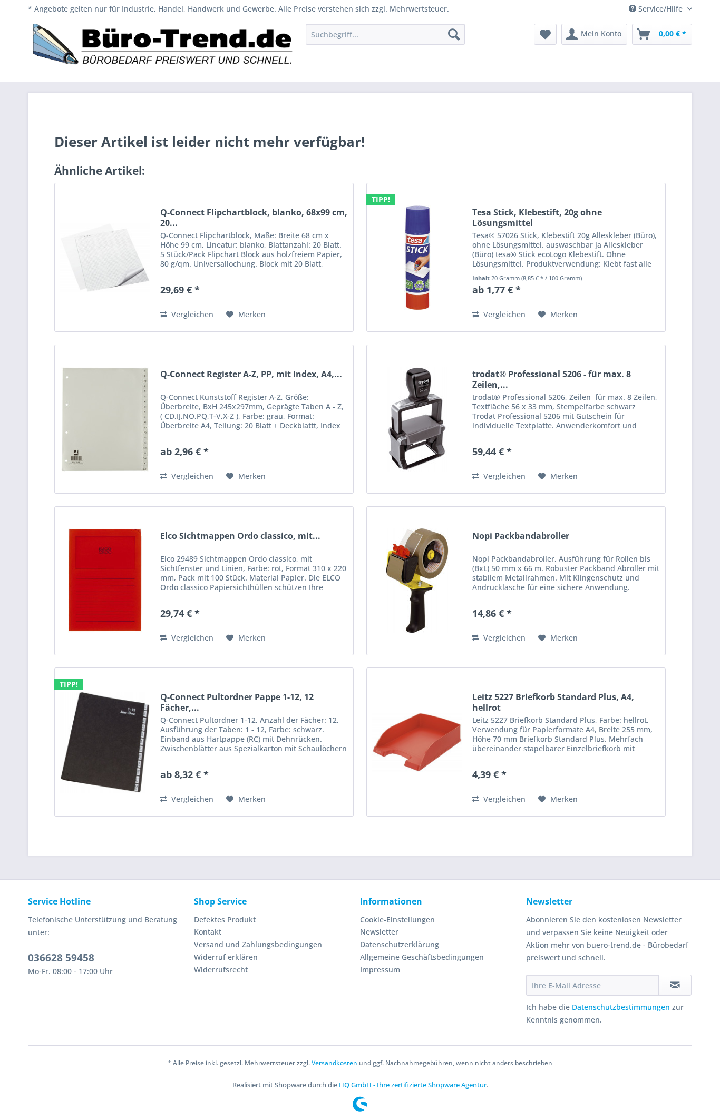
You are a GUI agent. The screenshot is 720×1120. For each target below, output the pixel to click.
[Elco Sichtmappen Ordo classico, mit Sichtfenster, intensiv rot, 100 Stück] (105, 580)
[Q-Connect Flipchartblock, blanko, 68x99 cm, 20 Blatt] (105, 257)
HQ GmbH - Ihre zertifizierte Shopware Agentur (413, 1084)
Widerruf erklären (226, 957)
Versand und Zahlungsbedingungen (258, 944)
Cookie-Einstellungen (397, 920)
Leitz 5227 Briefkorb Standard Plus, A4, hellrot (553, 702)
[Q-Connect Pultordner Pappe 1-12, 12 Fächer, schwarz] (105, 742)
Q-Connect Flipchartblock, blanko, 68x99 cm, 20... (253, 217)
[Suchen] (454, 34)
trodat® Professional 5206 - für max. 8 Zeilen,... (551, 379)
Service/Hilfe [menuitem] (660, 9)
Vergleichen (191, 314)
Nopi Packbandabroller (520, 536)
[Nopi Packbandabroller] (417, 580)
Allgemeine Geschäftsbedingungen (422, 957)
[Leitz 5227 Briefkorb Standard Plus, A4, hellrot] (417, 742)
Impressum (380, 970)
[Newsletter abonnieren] (675, 985)
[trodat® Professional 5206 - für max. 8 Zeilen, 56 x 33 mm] (417, 419)
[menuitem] (385, 34)
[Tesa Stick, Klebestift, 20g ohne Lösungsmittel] (417, 257)
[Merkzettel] (545, 34)
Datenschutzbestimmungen (621, 1007)
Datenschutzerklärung (399, 944)
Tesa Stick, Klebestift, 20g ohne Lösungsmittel (537, 217)
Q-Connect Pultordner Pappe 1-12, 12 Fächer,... (237, 702)
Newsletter (379, 932)
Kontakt (207, 932)
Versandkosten (334, 1062)
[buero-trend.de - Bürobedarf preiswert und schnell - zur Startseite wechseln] (163, 50)
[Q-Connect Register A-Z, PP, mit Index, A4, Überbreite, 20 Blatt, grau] (105, 419)
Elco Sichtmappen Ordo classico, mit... (240, 536)
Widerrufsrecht (221, 970)
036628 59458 (61, 958)
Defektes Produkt (225, 920)
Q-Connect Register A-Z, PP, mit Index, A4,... (251, 374)
